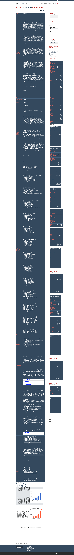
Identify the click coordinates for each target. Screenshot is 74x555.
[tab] (33, 379)
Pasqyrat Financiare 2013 (27, 466)
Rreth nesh (53, 3)
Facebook (52, 421)
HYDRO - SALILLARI (53, 48)
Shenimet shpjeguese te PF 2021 (28, 476)
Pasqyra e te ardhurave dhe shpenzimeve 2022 (30, 477)
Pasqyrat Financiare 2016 (27, 469)
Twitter (52, 419)
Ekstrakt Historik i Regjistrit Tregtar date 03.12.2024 (31, 446)
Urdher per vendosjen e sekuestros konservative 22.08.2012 (32, 442)
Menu (42, 3)
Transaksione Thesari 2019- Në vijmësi (22, 483)
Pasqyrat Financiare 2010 (27, 463)
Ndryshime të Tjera (28, 384)
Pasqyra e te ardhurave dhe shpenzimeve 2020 (30, 474)
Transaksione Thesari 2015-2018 (21, 484)
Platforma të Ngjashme (47, 3)
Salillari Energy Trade (53, 56)
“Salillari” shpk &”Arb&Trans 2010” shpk (58, 184)
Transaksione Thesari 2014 (20, 485)
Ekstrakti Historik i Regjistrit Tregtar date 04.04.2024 (31, 445)
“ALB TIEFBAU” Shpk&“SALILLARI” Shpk (59, 244)
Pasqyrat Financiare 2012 (27, 465)
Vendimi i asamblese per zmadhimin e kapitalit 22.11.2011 (32, 439)
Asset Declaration (29, 550)
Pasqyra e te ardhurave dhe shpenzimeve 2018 (30, 471)
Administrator (27, 381)
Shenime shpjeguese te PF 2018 (28, 472)
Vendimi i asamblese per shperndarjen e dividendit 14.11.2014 (33, 441)
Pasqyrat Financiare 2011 (27, 464)
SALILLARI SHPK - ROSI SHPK (59, 163)
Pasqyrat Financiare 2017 (27, 470)
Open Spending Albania (30, 547)
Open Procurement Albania (30, 548)
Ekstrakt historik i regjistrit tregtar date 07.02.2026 (31, 447)
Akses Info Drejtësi (29, 549)
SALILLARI (57, 291)
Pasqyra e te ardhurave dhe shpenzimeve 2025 (30, 480)
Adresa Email (27, 432)
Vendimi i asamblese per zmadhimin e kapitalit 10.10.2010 (32, 438)
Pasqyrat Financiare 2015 (27, 468)
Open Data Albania (29, 546)
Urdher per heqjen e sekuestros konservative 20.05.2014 (32, 443)
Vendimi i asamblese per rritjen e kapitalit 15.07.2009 (31, 440)
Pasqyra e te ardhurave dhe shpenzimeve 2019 (30, 473)
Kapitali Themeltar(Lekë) (28, 379)
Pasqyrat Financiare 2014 (27, 467)
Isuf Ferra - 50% (53, 42)
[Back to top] (57, 553)
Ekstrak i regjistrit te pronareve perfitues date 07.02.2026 (32, 448)
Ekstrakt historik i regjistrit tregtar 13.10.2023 (30, 436)
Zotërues (26, 382)
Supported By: (19, 547)
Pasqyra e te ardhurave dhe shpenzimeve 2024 (30, 479)
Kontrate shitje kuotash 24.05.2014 (29, 437)
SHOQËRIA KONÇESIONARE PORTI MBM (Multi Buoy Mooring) (53, 52)
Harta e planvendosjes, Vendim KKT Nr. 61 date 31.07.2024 (32, 453)
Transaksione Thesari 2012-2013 (21, 486)
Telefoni (26, 434)
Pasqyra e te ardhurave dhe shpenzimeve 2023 (30, 478)
